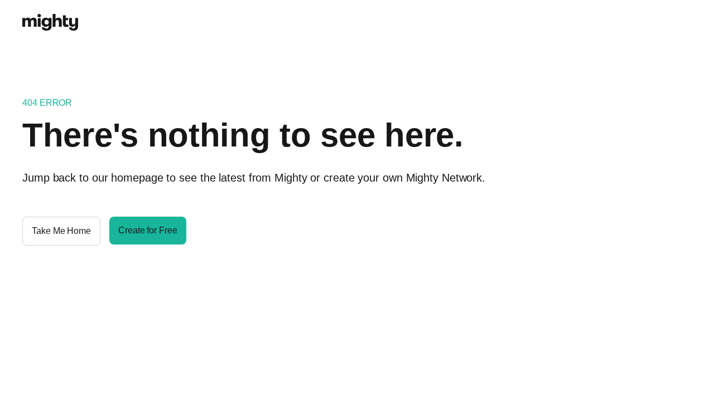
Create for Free (147, 230)
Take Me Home (61, 231)
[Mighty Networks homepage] (50, 16)
